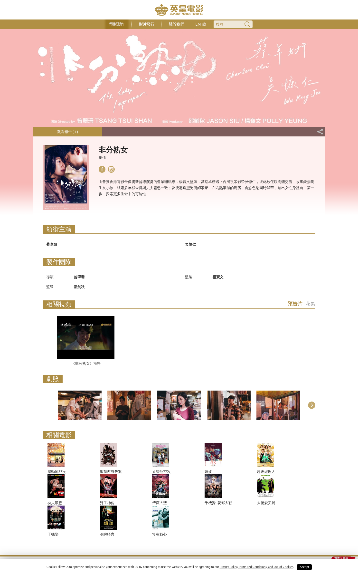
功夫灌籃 (54, 503)
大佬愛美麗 (266, 503)
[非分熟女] (79, 405)
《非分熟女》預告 (86, 364)
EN (198, 24)
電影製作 (117, 24)
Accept (304, 567)
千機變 (52, 535)
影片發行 (146, 24)
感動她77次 (56, 472)
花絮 (310, 304)
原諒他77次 (161, 472)
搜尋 (219, 25)
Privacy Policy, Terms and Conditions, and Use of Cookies (256, 567)
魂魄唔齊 (107, 535)
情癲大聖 (159, 503)
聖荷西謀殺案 (111, 472)
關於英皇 (176, 24)
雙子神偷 (107, 503)
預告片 (295, 304)
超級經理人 (266, 472)
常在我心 (159, 535)
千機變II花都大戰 (218, 503)
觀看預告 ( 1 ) (67, 132)
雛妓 (208, 472)
